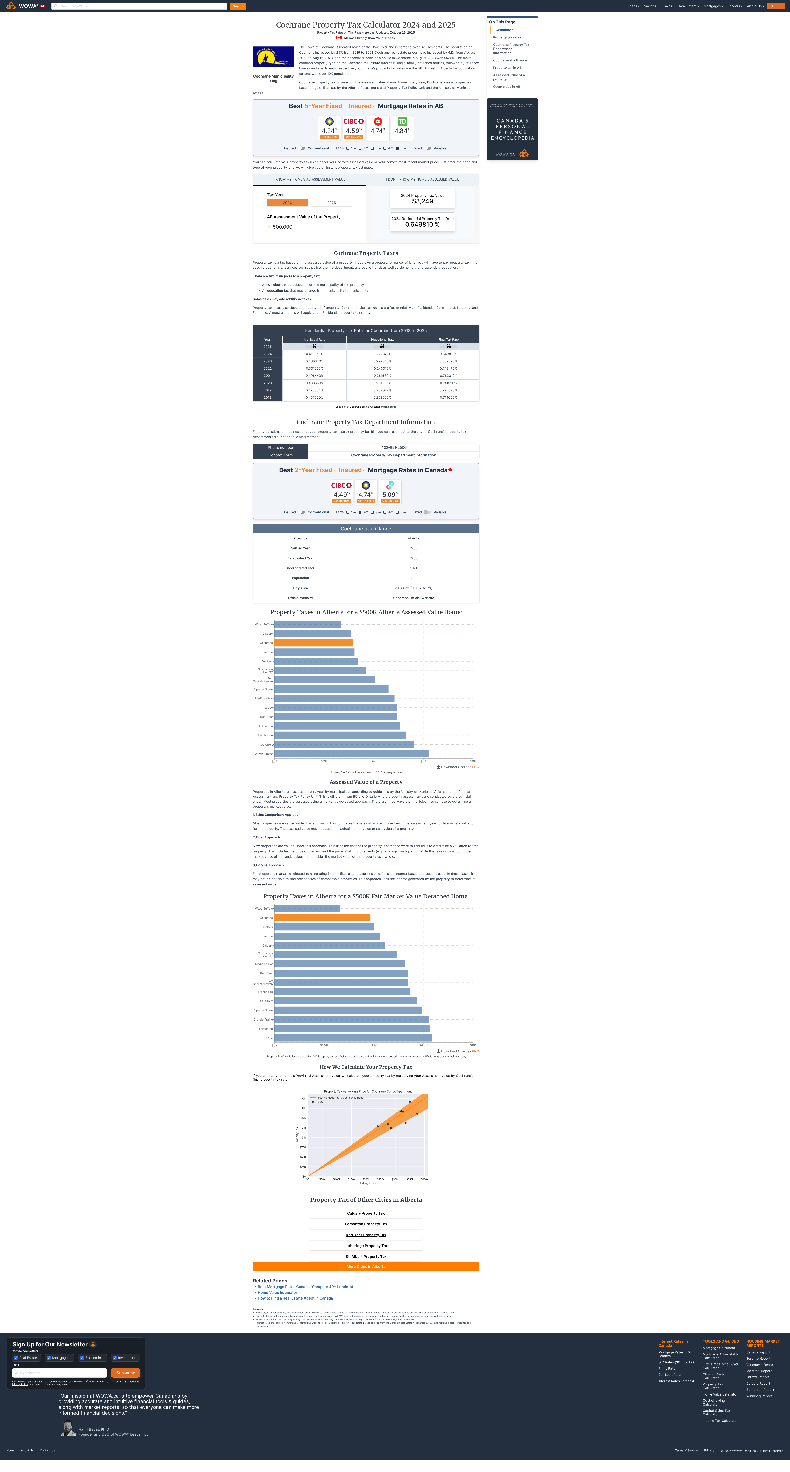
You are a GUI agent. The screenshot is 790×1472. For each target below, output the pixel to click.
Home (10, 1450)
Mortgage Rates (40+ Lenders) (675, 1354)
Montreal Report (759, 1371)
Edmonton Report (760, 1390)
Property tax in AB (507, 68)
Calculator (504, 30)
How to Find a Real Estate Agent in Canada (295, 1298)
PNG (475, 767)
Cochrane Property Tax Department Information (393, 455)
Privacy (709, 1450)
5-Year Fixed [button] (323, 106)
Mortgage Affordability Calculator (721, 1356)
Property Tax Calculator (713, 1386)
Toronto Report (758, 1358)
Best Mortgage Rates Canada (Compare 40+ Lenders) (305, 1287)
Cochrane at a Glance (510, 60)
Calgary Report (758, 1383)
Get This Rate (329, 136)
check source (388, 406)
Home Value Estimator (277, 1292)
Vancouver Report (760, 1365)
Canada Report (758, 1352)
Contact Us (47, 1450)
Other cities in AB (506, 86)
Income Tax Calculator (720, 1421)
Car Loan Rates (670, 1374)
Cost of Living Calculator (714, 1402)
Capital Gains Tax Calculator (716, 1412)
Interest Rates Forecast (676, 1381)
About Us (27, 1450)
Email (15, 1364)
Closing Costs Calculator (714, 1376)
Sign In (776, 6)
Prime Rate (666, 1368)
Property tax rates (507, 37)
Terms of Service (124, 1381)
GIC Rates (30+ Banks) (676, 1362)
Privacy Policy (20, 1384)
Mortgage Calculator (719, 1348)
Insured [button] (360, 106)
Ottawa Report (757, 1377)
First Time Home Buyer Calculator (720, 1366)
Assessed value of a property (509, 77)
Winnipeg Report (759, 1396)
